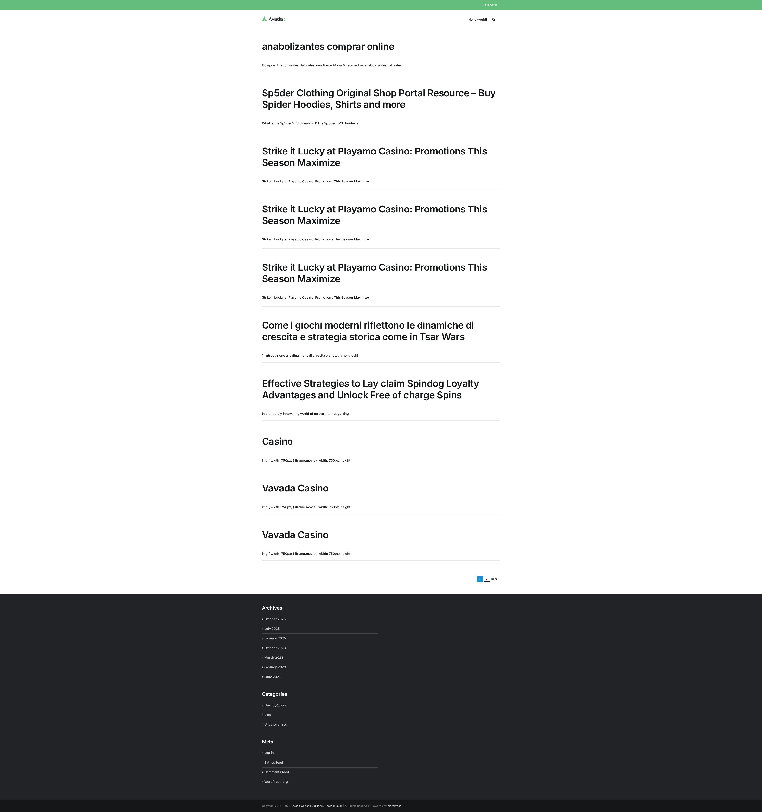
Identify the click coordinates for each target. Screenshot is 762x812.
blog (267, 715)
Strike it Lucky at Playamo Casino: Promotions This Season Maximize (374, 156)
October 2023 (275, 648)
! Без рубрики (275, 705)
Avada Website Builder (306, 805)
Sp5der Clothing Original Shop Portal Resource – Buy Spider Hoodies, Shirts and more (378, 98)
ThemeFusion (334, 805)
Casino (277, 441)
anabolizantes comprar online (328, 46)
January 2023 (275, 667)
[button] (493, 19)
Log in (269, 753)
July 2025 (272, 628)
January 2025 (275, 638)
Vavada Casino (295, 488)
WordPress (394, 805)
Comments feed (276, 772)
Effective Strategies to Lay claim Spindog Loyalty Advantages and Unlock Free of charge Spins (370, 389)
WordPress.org (276, 782)
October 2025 (275, 619)
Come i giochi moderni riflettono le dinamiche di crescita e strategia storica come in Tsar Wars (368, 331)
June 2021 (272, 677)
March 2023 (273, 657)
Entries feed (273, 762)
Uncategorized (275, 724)
